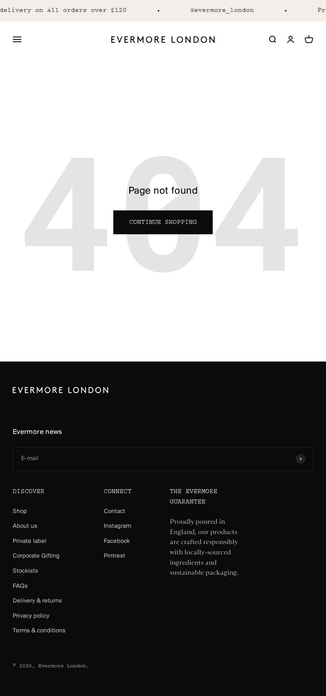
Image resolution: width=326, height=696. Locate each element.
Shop (20, 511)
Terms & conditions (39, 631)
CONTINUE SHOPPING (163, 222)
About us (25, 526)
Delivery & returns (37, 601)
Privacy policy (31, 616)
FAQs (20, 586)
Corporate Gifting (36, 556)
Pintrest (114, 556)
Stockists (25, 571)
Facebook (117, 541)
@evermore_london (220, 10)
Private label (30, 541)
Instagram (117, 526)
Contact (114, 511)
